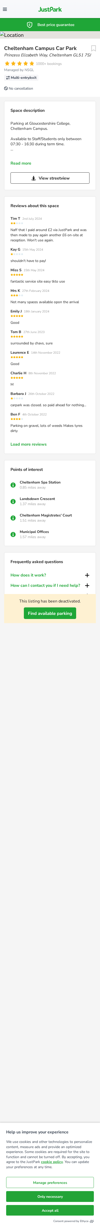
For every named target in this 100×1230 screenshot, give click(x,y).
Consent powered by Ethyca (70, 1221)
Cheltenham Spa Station (40, 482)
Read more (21, 163)
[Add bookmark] (93, 48)
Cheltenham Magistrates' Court (46, 515)
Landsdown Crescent (37, 498)
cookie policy (52, 1161)
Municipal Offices (34, 531)
